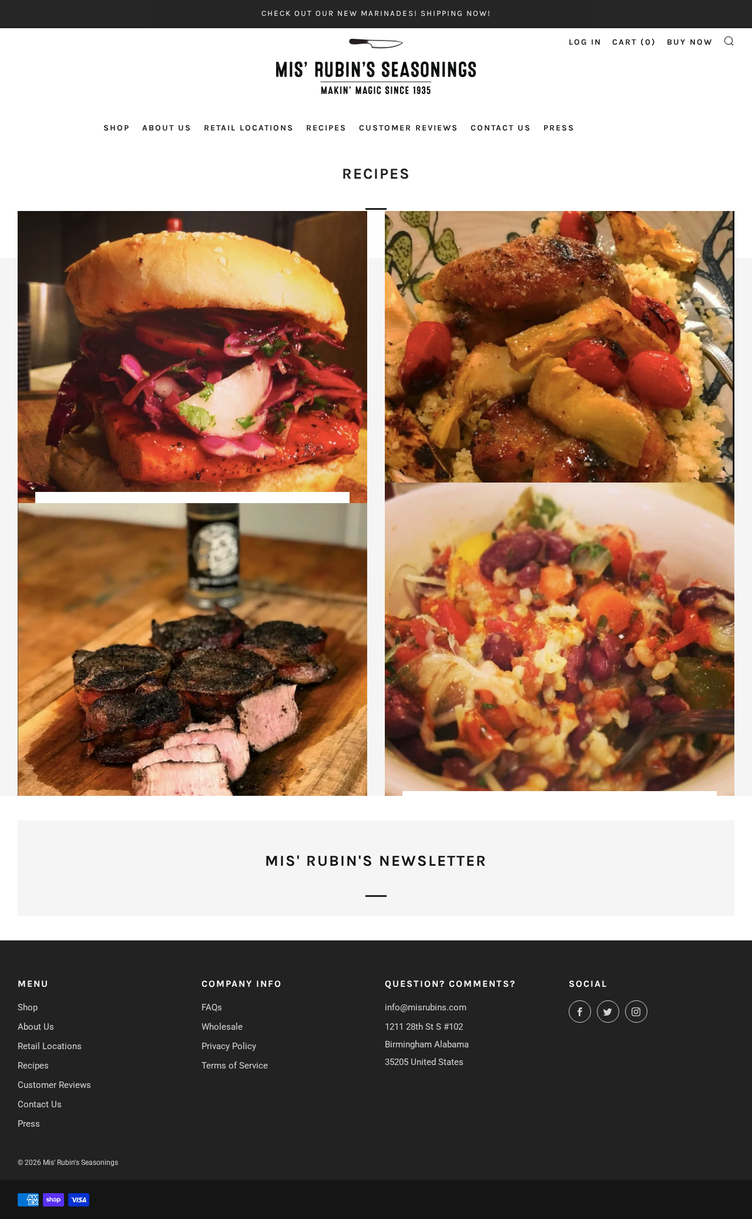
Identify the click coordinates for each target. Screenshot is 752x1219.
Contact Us (501, 128)
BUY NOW (690, 42)
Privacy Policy (229, 1046)
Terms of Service (235, 1065)
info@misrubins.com (425, 1007)
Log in (585, 42)
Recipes (326, 128)
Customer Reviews (408, 128)
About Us (167, 128)
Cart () (634, 42)
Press (559, 128)
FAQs (212, 1007)
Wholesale (222, 1027)
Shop (116, 128)
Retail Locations (249, 128)
